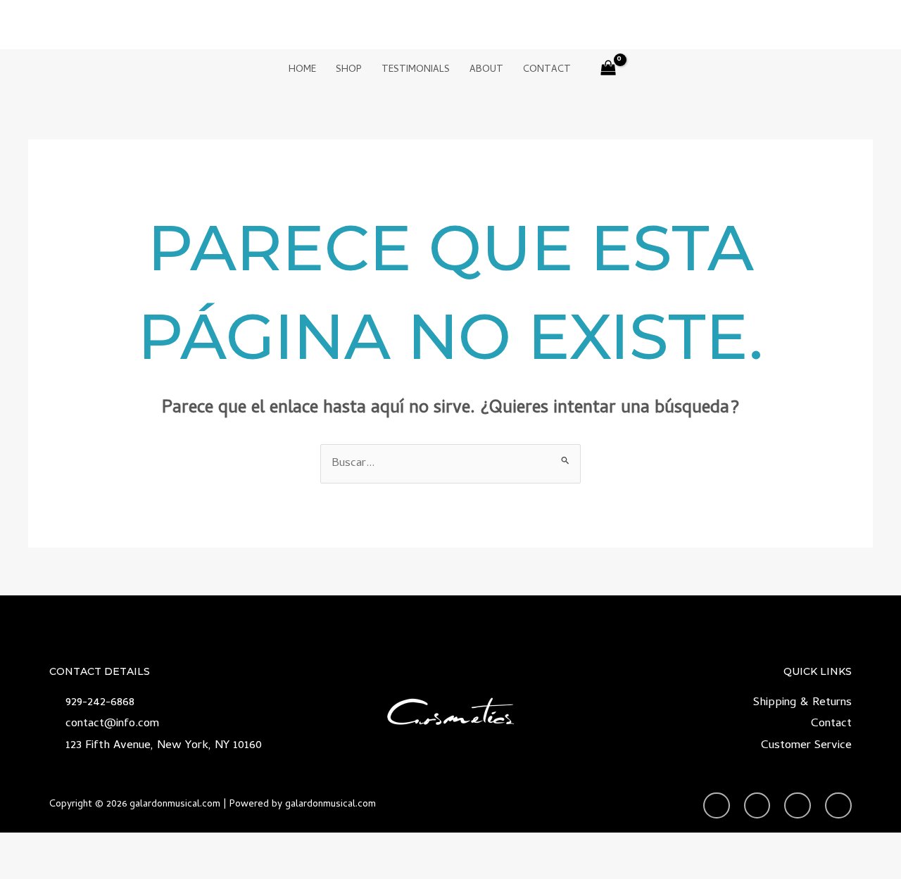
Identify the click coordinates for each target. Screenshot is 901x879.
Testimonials (416, 70)
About (486, 70)
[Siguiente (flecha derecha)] (77, 868)
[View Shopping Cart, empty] (609, 71)
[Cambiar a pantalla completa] (77, 845)
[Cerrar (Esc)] (183, 845)
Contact (547, 70)
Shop (349, 70)
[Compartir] (130, 845)
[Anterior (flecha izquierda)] (24, 868)
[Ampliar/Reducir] (24, 845)
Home (302, 70)
